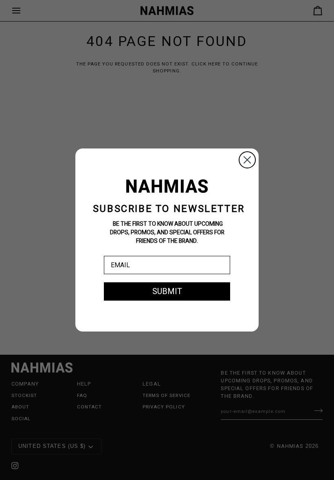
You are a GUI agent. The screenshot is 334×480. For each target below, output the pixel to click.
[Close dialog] (247, 160)
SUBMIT (167, 291)
